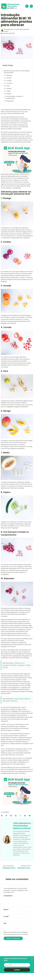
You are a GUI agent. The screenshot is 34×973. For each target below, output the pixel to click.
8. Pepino (8, 94)
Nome (6, 909)
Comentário (8, 896)
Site (5, 923)
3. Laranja (8, 80)
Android (23, 635)
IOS (29, 635)
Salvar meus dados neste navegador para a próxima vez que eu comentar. (16, 933)
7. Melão (8, 91)
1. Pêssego (8, 75)
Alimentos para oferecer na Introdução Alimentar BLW (17, 72)
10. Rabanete (9, 101)
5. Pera (7, 86)
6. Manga (8, 88)
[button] (2, 816)
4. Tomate (8, 83)
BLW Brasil (12, 627)
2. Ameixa (8, 78)
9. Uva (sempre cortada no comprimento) (14, 97)
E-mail (6, 916)
